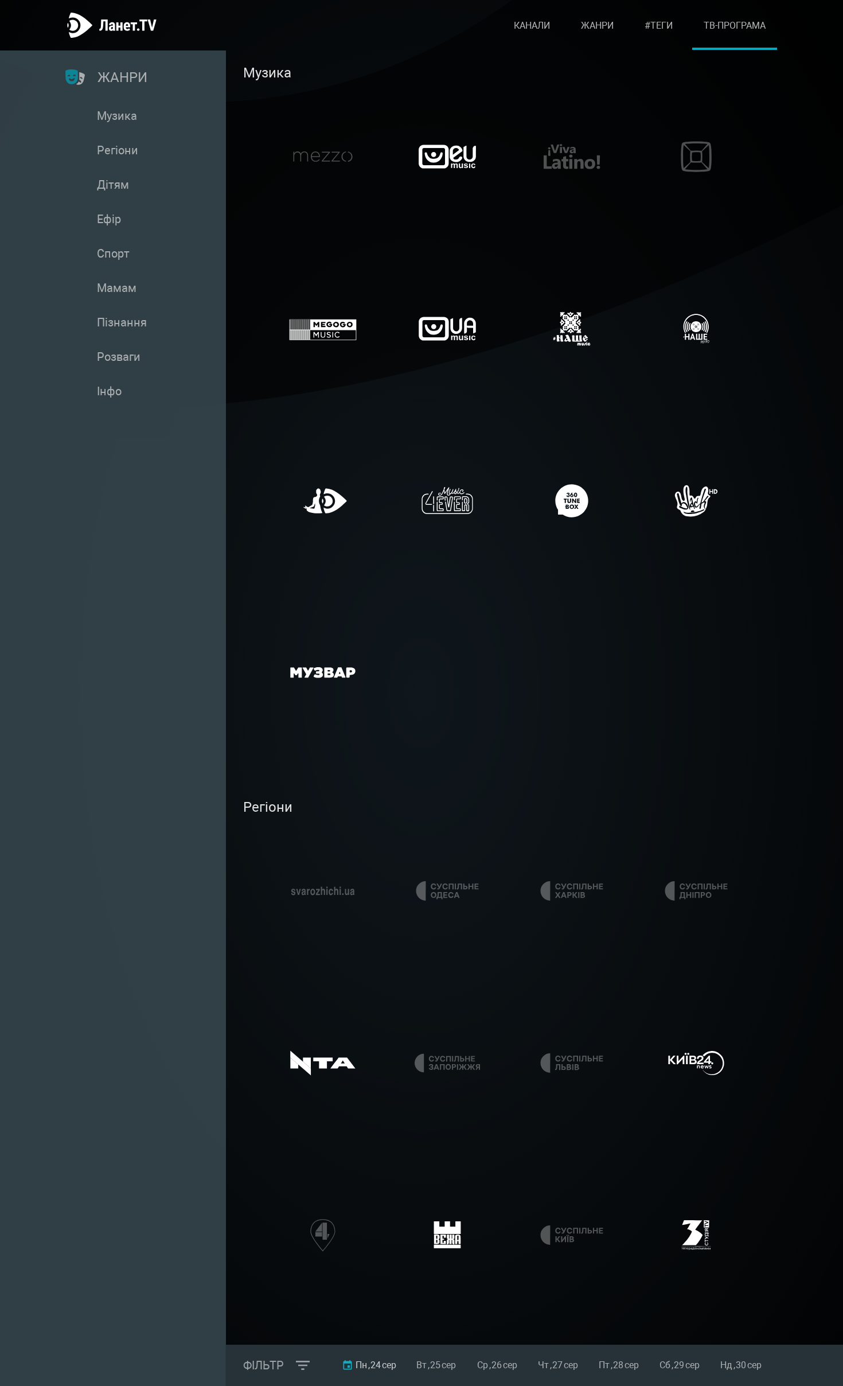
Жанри (597, 25)
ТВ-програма (735, 25)
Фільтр (263, 1365)
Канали (532, 25)
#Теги (659, 25)
